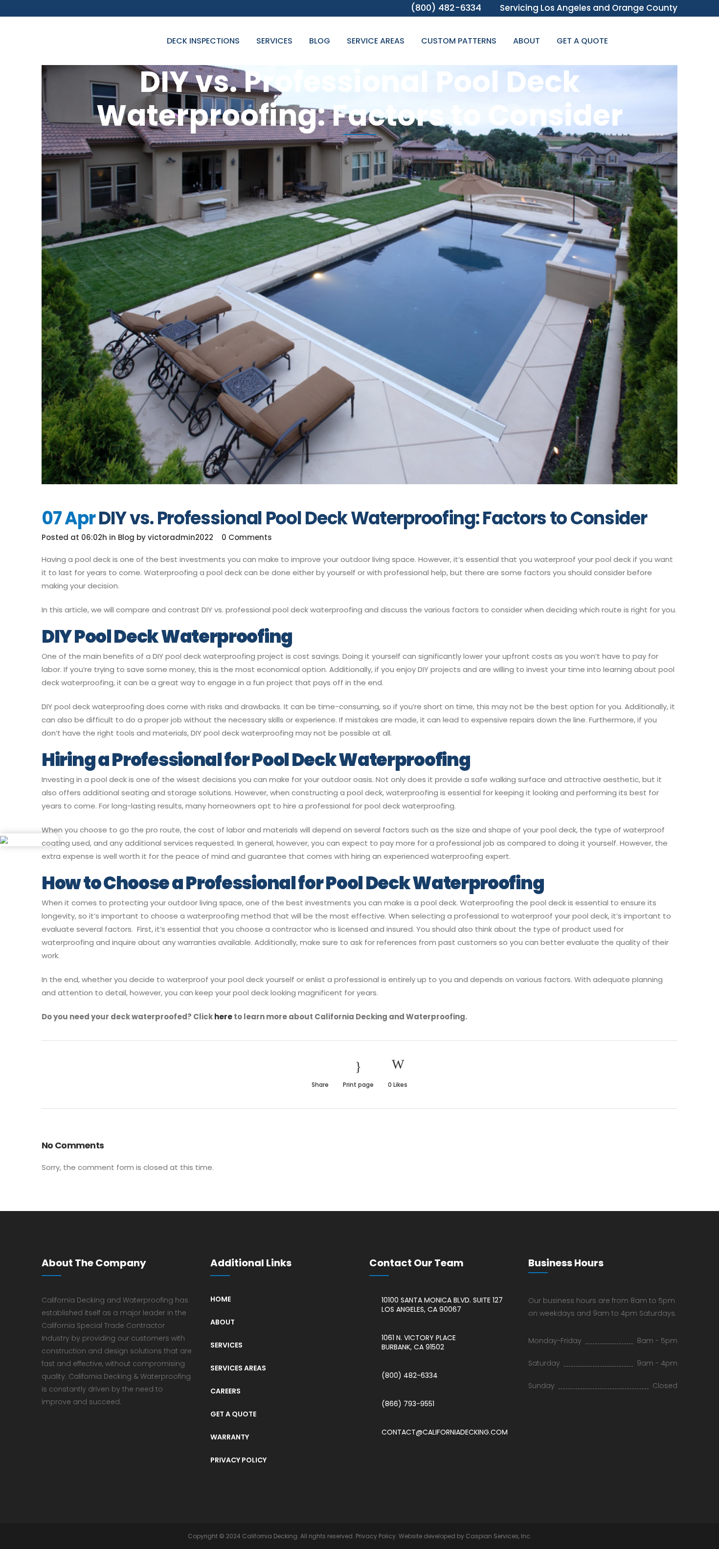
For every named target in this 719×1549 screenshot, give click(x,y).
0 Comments (247, 537)
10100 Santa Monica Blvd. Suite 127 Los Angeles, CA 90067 (442, 1305)
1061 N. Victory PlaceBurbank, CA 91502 (419, 1342)
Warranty (229, 1437)
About (222, 1322)
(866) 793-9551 (408, 1404)
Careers (225, 1391)
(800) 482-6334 (410, 1375)
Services (226, 1345)
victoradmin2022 (180, 537)
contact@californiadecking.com (445, 1432)
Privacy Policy (238, 1460)
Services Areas (238, 1368)
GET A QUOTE (233, 1414)
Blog (126, 537)
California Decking (269, 1536)
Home (220, 1299)
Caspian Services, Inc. (499, 1536)
